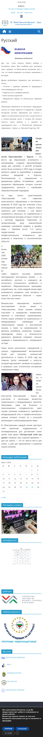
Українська (28, 13)
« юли (3, 497)
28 (27, 487)
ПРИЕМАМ (8, 729)
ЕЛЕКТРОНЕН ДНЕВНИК (15, 657)
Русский (20, 13)
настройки (6, 721)
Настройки (8, 733)
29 (32, 487)
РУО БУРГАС (11, 681)
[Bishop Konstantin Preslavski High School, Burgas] (4, 31)
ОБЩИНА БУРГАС (14, 673)
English (13, 13)
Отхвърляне (22, 729)
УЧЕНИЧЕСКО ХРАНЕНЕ (14, 690)
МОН (8, 664)
